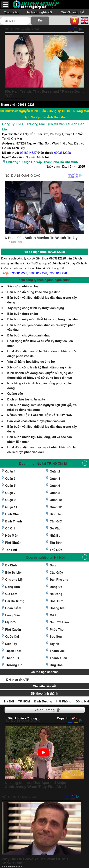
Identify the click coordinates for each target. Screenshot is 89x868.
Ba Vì (53, 565)
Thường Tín (13, 665)
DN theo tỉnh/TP (17, 679)
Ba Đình (11, 565)
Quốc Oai (12, 636)
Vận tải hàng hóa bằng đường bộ (31, 361)
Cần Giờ (56, 521)
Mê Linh (55, 615)
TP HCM (24, 701)
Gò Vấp (55, 528)
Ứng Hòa (56, 665)
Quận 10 (56, 499)
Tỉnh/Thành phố (72, 12)
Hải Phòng (63, 701)
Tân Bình (56, 542)
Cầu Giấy (56, 572)
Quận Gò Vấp (32, 162)
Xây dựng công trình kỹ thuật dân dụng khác (39, 367)
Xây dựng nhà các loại (23, 286)
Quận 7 (10, 492)
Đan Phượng (59, 579)
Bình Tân (56, 514)
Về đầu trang (45, 709)
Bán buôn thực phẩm (22, 313)
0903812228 (26, 104)
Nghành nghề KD (39, 12)
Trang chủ (11, 12)
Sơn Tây (11, 643)
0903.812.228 (58, 273)
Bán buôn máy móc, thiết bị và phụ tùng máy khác (43, 319)
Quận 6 (55, 485)
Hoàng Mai (57, 608)
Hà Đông (56, 593)
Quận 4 (55, 478)
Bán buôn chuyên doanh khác (28, 335)
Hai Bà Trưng (14, 601)
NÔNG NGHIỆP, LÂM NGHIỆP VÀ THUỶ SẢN (39, 415)
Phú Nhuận (13, 542)
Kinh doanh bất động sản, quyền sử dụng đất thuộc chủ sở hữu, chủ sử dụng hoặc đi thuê (40, 375)
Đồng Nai (82, 701)
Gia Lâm (11, 593)
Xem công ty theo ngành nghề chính (44, 279)
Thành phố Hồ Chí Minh (60, 162)
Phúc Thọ (57, 629)
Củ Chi (10, 528)
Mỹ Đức (11, 622)
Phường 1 (13, 162)
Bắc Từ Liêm (14, 572)
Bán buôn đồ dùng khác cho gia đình (33, 292)
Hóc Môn (11, 535)
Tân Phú (11, 549)
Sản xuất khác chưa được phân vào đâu (36, 421)
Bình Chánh (13, 514)
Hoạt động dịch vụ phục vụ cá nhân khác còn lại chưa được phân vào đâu (41, 449)
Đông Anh (12, 586)
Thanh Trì (12, 658)
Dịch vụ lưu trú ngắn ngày (26, 399)
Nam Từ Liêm (59, 622)
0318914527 (28, 152)
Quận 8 (55, 492)
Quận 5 (10, 485)
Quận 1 (10, 471)
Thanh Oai (57, 650)
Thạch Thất (13, 650)
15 (69, 166)
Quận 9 (10, 499)
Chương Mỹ (14, 579)
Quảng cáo (15, 393)
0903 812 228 (38, 273)
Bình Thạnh (13, 521)
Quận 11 (11, 507)
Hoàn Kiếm (13, 608)
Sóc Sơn (56, 636)
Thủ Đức (56, 549)
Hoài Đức (56, 601)
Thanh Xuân (58, 658)
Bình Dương (43, 701)
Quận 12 (56, 507)
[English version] (84, 20)
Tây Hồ (55, 643)
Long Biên (12, 615)
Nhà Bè (55, 535)
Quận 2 (55, 471)
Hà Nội (9, 701)
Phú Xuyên (13, 629)
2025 (81, 166)
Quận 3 (10, 478)
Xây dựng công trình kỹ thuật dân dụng (35, 308)
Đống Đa (56, 586)
